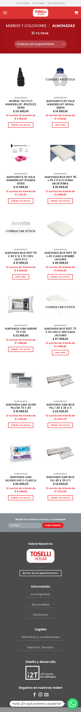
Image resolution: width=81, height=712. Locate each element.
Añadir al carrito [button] (21, 124)
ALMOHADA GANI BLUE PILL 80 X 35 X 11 (60, 479)
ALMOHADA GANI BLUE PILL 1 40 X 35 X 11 (60, 406)
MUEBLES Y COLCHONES (26, 25)
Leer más (60, 124)
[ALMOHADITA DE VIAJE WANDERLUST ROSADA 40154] (21, 153)
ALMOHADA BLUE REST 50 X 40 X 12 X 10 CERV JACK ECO (21, 256)
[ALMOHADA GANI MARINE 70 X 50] (21, 304)
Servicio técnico (56, 3)
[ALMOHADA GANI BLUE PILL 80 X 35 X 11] (60, 453)
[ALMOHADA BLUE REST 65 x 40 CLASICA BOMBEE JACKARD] (60, 228)
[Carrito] (76, 13)
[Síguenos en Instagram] (40, 695)
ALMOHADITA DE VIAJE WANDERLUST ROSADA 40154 (20, 180)
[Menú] (5, 12)
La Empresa (23, 3)
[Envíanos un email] (46, 695)
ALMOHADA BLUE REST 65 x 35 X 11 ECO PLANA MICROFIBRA (60, 180)
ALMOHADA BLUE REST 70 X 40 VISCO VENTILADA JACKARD (60, 332)
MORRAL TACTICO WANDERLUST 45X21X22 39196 (20, 104)
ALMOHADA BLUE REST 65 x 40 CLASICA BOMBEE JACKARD (60, 256)
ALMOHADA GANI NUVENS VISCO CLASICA (20, 479)
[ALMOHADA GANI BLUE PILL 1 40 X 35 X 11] (60, 380)
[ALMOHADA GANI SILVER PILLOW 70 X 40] (21, 380)
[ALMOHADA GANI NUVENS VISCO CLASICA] (21, 453)
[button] (72, 703)
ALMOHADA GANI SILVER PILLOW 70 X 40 (21, 406)
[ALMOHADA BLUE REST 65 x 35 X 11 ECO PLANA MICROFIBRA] (60, 153)
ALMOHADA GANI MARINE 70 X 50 (21, 330)
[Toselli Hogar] (40, 13)
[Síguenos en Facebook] (35, 695)
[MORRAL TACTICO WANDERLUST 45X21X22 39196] (21, 77)
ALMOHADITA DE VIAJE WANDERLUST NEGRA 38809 (60, 104)
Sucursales (38, 3)
